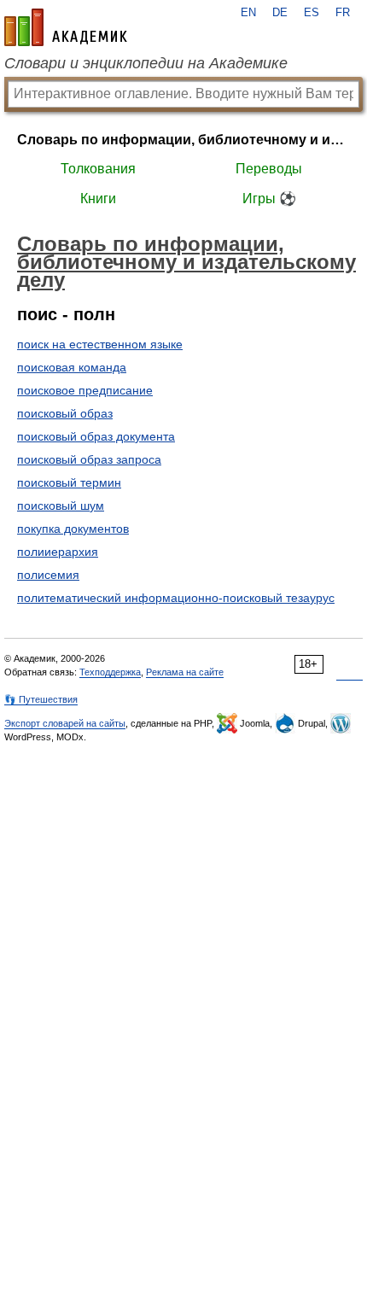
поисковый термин (69, 482)
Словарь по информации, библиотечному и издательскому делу (183, 139)
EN (248, 13)
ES (311, 13)
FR (342, 13)
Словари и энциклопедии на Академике (146, 63)
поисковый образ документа (96, 436)
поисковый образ (65, 413)
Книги (98, 198)
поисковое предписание (85, 390)
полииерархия (57, 551)
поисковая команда (71, 367)
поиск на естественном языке (100, 344)
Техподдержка (110, 672)
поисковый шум (60, 505)
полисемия (48, 575)
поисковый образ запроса (89, 459)
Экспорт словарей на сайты (64, 723)
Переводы (269, 168)
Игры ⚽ (269, 198)
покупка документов (73, 528)
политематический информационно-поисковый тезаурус (176, 598)
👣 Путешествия (41, 699)
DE (280, 13)
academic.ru (65, 27)
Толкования (98, 168)
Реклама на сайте (185, 672)
